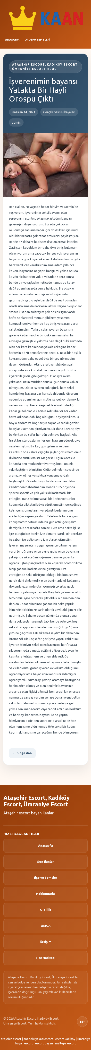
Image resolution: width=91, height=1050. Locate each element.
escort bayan (44, 1043)
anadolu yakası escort (38, 1039)
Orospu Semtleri (37, 39)
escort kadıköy (65, 1039)
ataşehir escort (11, 1039)
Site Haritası (45, 957)
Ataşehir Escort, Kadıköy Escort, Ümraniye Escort (36, 801)
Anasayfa (12, 39)
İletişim (45, 941)
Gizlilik (45, 909)
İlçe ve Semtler (45, 877)
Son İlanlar (45, 861)
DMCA (45, 925)
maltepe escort (65, 1043)
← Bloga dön (22, 753)
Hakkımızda (45, 893)
